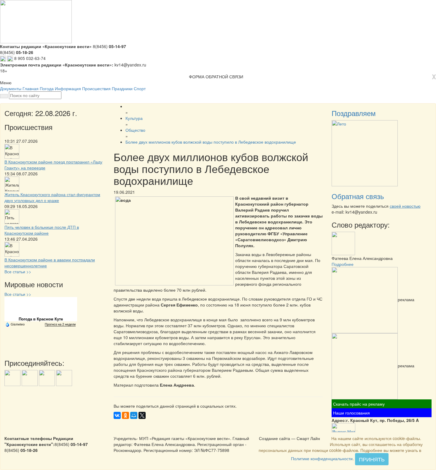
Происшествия (96, 88)
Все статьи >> (17, 271)
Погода (47, 88)
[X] (142, 415)
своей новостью (405, 206)
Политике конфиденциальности (322, 458)
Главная (31, 88)
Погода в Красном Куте (41, 319)
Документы (10, 88)
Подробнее (343, 264)
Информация (68, 88)
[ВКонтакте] (117, 415)
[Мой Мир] (133, 415)
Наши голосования (351, 413)
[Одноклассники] (125, 415)
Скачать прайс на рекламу (359, 404)
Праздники (122, 88)
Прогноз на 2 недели (60, 324)
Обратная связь (358, 196)
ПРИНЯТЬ (372, 459)
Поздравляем (354, 113)
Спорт (140, 88)
